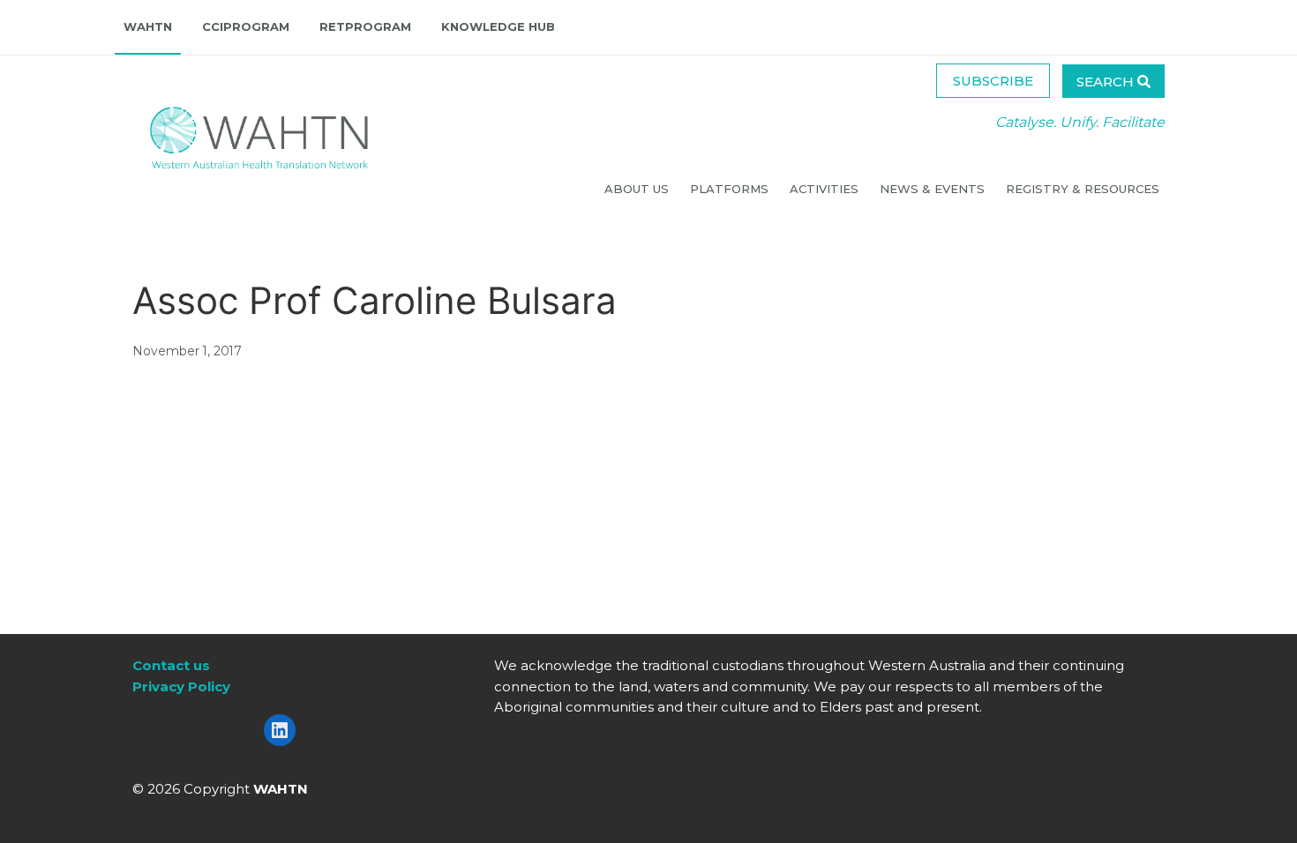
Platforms (731, 189)
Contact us (171, 665)
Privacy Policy (181, 686)
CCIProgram (245, 26)
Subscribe (993, 80)
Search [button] (1106, 81)
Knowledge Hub (498, 26)
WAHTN (148, 26)
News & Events (934, 189)
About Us (638, 189)
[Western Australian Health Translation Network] (241, 133)
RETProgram (365, 26)
